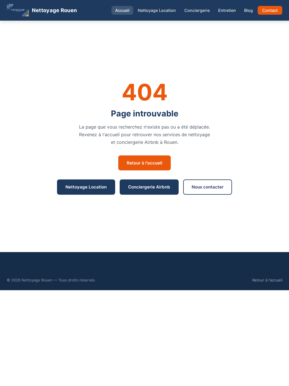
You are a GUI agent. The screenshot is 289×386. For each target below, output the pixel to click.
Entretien (227, 10)
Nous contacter (208, 187)
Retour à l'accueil (144, 163)
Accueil (122, 10)
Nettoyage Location (157, 10)
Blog (248, 10)
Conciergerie (197, 10)
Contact (270, 10)
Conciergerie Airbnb (149, 187)
